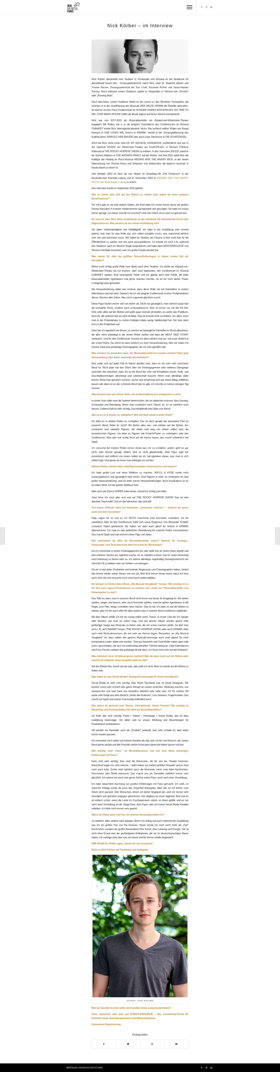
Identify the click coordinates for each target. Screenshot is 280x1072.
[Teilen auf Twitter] (128, 1044)
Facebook (125, 849)
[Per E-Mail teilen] (176, 1044)
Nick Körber (108, 849)
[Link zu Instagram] (206, 7)
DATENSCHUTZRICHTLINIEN (90, 1068)
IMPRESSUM (71, 1068)
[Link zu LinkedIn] (211, 7)
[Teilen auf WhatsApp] (152, 1044)
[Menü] (188, 7)
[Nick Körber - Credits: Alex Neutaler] (140, 56)
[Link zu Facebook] (201, 7)
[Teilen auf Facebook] (104, 1044)
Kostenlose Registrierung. (106, 1024)
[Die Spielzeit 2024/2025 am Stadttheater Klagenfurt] (2, 536)
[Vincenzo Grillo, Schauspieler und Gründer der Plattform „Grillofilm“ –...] (277, 536)
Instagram (142, 849)
